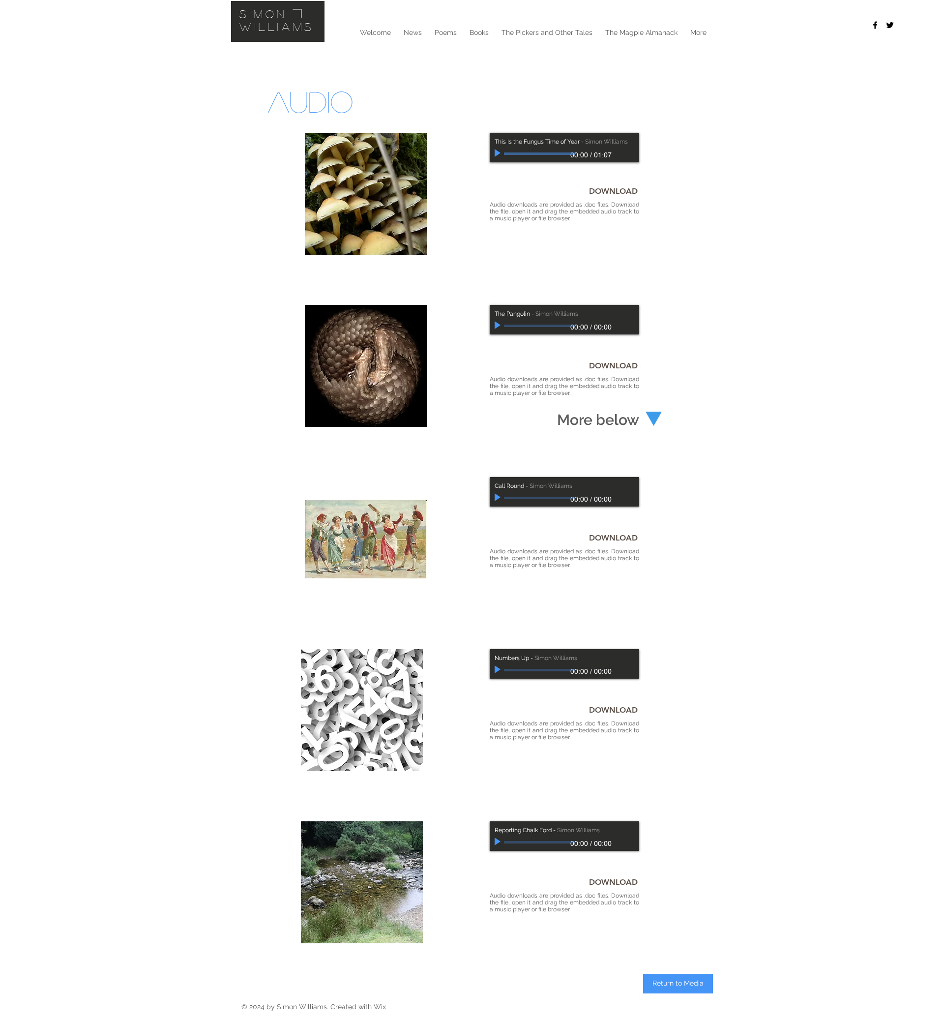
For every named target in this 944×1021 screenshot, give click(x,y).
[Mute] (618, 153)
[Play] (498, 153)
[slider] (629, 153)
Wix (380, 1007)
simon (263, 13)
